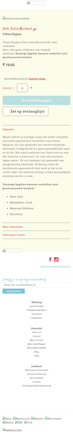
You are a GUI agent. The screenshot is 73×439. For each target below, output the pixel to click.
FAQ (36, 355)
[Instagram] (55, 259)
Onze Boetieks (36, 306)
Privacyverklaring (36, 374)
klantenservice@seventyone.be (55, 266)
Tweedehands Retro (37, 310)
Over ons (36, 332)
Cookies (37, 381)
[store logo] (36, 8)
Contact (36, 336)
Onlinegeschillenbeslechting (36, 385)
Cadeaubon (36, 317)
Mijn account (36, 340)
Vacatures (37, 314)
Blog (36, 351)
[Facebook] (49, 259)
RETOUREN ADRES (36, 347)
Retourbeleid (36, 377)
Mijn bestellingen (37, 344)
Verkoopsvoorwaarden (36, 370)
